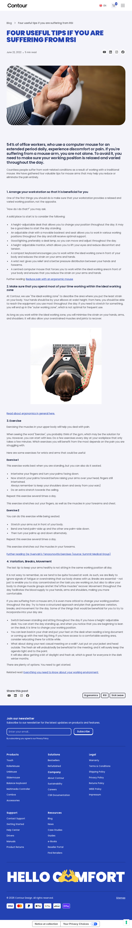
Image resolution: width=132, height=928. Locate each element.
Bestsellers (54, 760)
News (51, 824)
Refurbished (54, 766)
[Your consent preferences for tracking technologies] (126, 922)
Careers (52, 789)
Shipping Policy (97, 771)
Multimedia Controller (18, 789)
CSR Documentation (59, 795)
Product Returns (15, 847)
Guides (51, 835)
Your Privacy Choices (76, 923)
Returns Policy (96, 783)
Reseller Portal (55, 847)
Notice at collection (46, 923)
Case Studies (55, 830)
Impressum (95, 794)
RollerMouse (13, 766)
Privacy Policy (96, 777)
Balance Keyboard (17, 783)
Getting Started (15, 824)
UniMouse (12, 771)
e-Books (52, 841)
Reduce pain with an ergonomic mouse (49, 279)
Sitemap (120, 897)
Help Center (13, 830)
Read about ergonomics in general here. (31, 413)
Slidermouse (13, 777)
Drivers (10, 835)
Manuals (11, 841)
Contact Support (16, 818)
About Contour (56, 778)
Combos (11, 794)
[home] (17, 5)
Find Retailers (55, 852)
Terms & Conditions (99, 766)
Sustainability (55, 783)
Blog (50, 818)
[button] (102, 5)
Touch (10, 760)
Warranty (94, 760)
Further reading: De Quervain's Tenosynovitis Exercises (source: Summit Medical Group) (59, 554)
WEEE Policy (95, 789)
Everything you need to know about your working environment (61, 672)
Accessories (13, 800)
